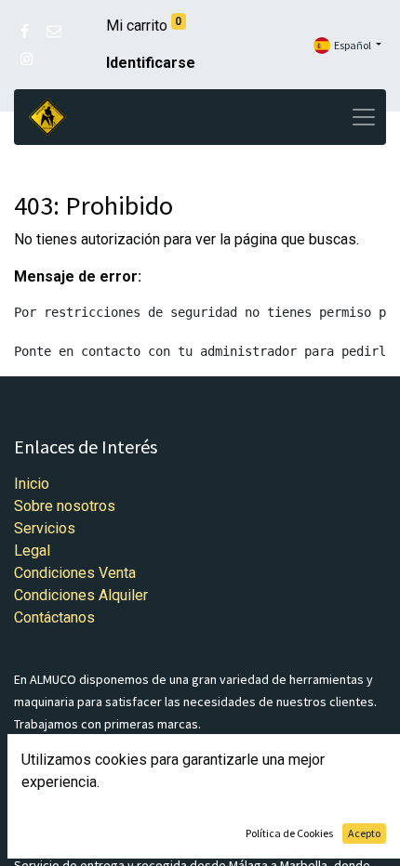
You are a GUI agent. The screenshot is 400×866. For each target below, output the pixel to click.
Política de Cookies (289, 833)
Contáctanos (54, 617)
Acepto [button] (364, 833)
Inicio (31, 483)
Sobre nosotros (64, 506)
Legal (32, 550)
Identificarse (150, 63)
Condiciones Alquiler (81, 595)
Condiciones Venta (75, 573)
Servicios (44, 528)
